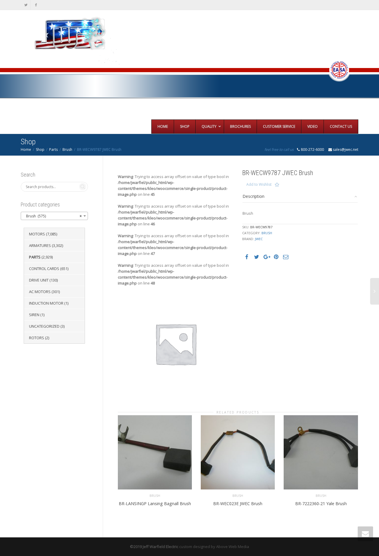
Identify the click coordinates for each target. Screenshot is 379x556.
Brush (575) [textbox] (52, 216)
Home (26, 149)
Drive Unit (39, 280)
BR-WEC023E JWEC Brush (237, 503)
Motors (37, 234)
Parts (53, 149)
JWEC (259, 239)
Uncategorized (44, 326)
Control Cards (44, 268)
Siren (34, 314)
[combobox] (54, 216)
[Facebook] (36, 5)
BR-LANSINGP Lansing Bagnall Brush (155, 503)
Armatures (40, 245)
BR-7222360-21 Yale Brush (321, 503)
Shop (40, 149)
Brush (67, 149)
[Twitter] (26, 5)
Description (253, 196)
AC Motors (40, 291)
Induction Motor (46, 303)
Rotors (36, 337)
